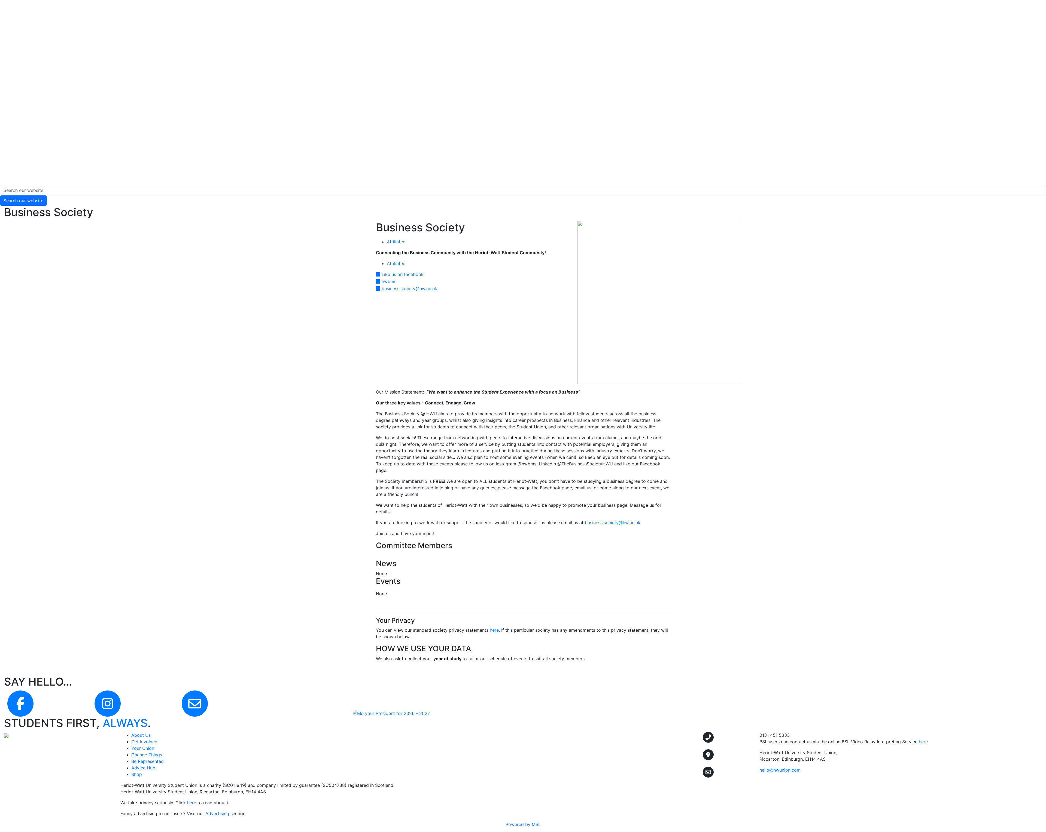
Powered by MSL (523, 824)
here (494, 630)
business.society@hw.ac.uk (409, 288)
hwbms (389, 281)
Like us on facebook (403, 274)
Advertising (217, 813)
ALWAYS (125, 723)
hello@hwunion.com (780, 770)
